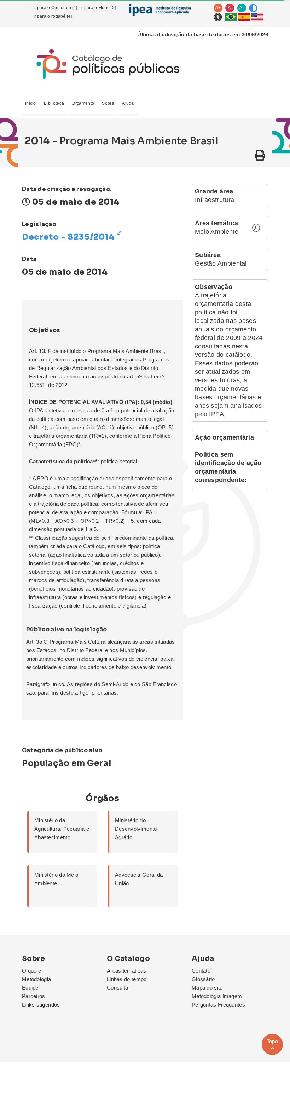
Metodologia (36, 979)
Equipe (30, 988)
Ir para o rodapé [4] (52, 16)
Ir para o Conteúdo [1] (55, 7)
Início (30, 103)
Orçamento (83, 103)
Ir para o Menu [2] (98, 7)
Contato (201, 971)
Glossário (203, 979)
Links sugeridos (41, 1005)
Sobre (108, 103)
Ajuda (128, 103)
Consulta (117, 988)
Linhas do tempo (127, 979)
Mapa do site (207, 988)
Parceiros (33, 996)
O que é (31, 971)
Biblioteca (54, 103)
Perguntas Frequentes (218, 1005)
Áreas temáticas (126, 971)
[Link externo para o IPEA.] (160, 9)
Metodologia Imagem (217, 996)
